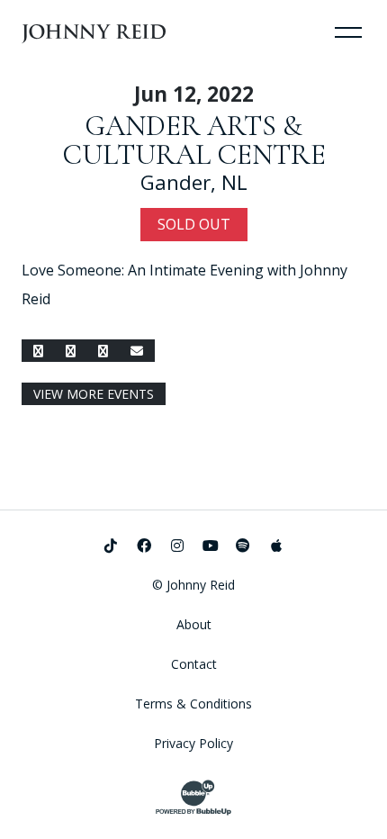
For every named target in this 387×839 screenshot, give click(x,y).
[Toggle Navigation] (348, 31)
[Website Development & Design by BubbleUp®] (193, 797)
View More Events (93, 393)
